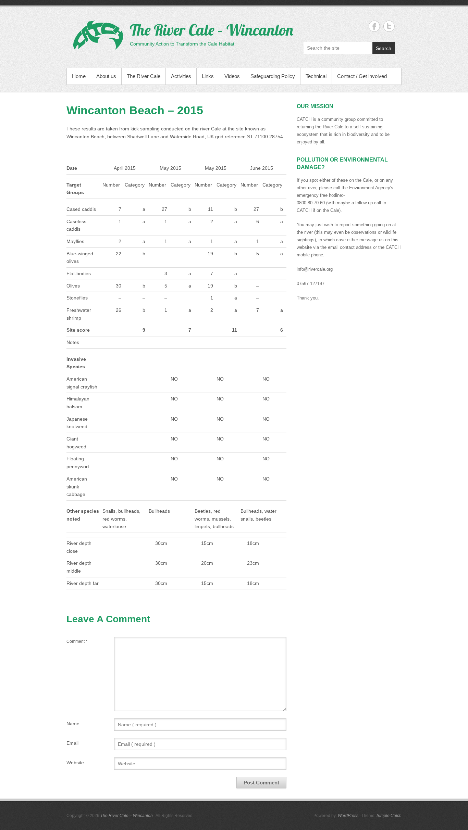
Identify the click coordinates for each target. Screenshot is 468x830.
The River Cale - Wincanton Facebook (374, 26)
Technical (316, 76)
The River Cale (143, 76)
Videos (232, 76)
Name (72, 723)
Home (79, 76)
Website (75, 762)
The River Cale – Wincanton (211, 29)
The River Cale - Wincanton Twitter (389, 26)
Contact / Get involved (362, 76)
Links (208, 76)
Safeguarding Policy (272, 76)
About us (106, 76)
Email (72, 743)
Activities (181, 76)
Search (383, 48)
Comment (76, 641)
